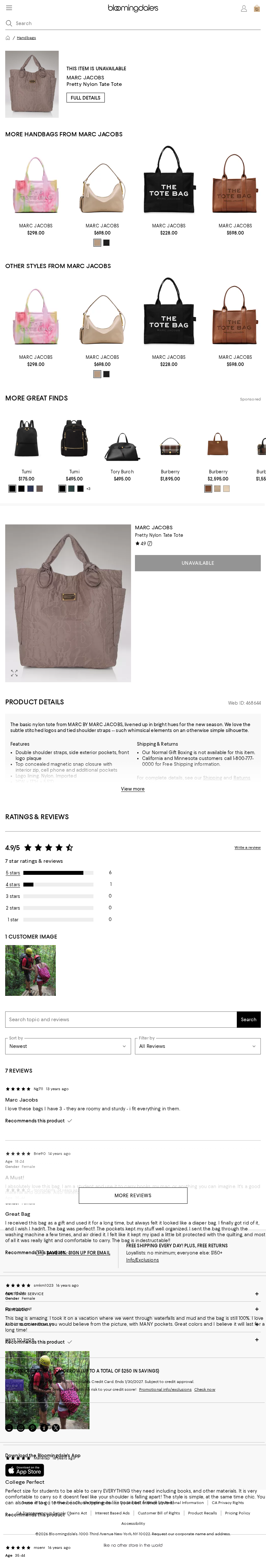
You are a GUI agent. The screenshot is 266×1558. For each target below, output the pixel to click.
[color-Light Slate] (97, 242)
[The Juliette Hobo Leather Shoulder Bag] (102, 181)
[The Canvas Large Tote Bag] (169, 181)
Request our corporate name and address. (191, 1534)
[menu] (9, 8)
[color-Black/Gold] (12, 488)
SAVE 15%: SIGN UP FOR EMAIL (78, 1252)
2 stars (13, 908)
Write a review (248, 847)
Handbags (26, 37)
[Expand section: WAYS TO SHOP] (133, 1339)
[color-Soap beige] (226, 488)
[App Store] (24, 1470)
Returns (242, 777)
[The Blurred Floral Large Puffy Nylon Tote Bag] (35, 181)
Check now (204, 1389)
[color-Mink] (39, 488)
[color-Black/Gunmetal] (21, 488)
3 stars (13, 896)
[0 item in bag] (257, 8)
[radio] (97, 242)
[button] (68, 603)
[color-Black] (106, 242)
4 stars (13, 884)
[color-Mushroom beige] (217, 488)
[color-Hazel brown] (208, 488)
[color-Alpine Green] (71, 488)
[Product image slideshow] (68, 603)
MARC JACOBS (85, 78)
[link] (35, 229)
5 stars (13, 872)
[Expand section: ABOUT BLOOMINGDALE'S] (133, 1324)
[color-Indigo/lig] (30, 488)
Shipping (212, 777)
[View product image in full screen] (14, 673)
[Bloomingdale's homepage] (7, 37)
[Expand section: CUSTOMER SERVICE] (133, 1293)
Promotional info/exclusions (165, 1389)
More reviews (133, 1196)
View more (133, 789)
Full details (86, 98)
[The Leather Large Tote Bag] (235, 181)
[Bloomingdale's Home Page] (133, 8)
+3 (88, 489)
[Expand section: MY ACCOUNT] (133, 1309)
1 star (13, 919)
